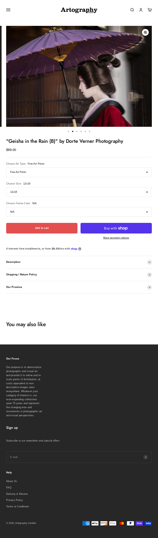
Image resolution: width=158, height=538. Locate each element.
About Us (11, 481)
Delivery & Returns (17, 493)
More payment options (116, 237)
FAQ (8, 487)
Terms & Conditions (17, 506)
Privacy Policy (14, 500)
